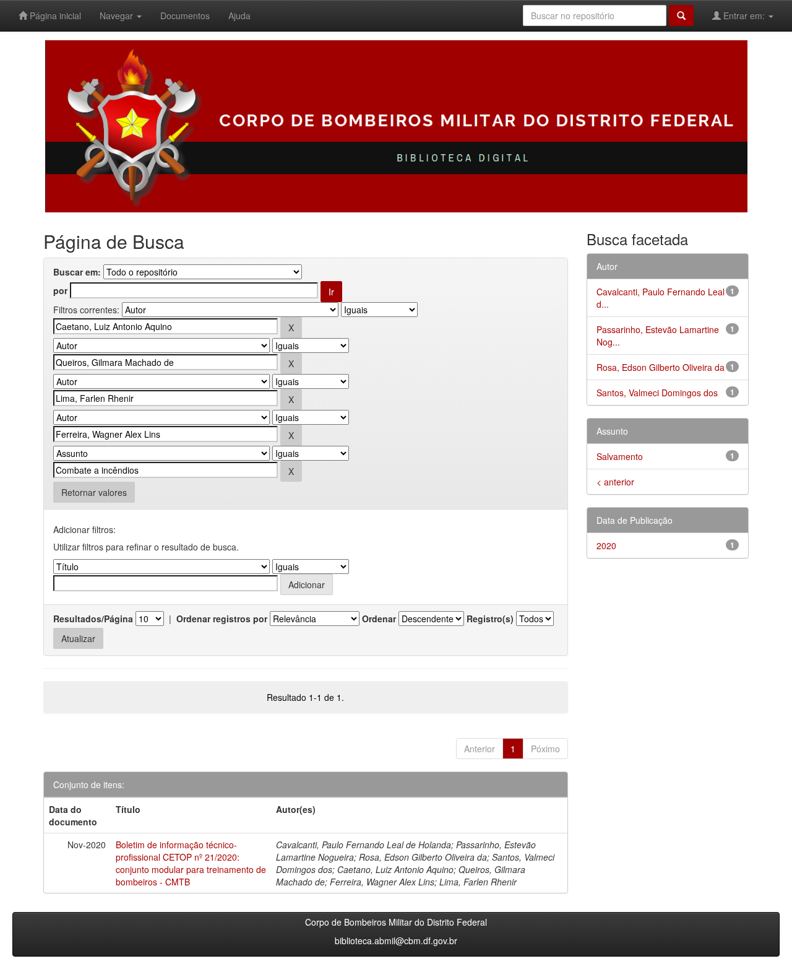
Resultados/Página (93, 618)
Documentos (185, 15)
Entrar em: (744, 15)
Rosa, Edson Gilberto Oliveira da (660, 367)
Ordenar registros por (221, 618)
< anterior (615, 482)
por (60, 290)
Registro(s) (490, 618)
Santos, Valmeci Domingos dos (657, 392)
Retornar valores (94, 492)
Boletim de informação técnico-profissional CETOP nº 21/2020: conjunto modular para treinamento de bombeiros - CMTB (191, 863)
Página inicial (54, 15)
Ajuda (239, 15)
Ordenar (379, 618)
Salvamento (619, 456)
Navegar (118, 15)
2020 (606, 545)
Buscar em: (77, 272)
